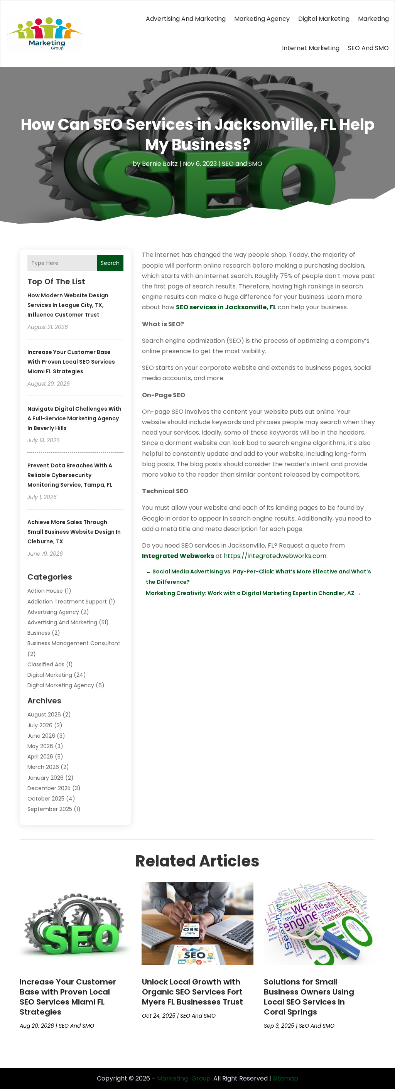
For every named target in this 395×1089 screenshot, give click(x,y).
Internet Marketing (310, 48)
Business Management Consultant (73, 643)
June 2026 (41, 736)
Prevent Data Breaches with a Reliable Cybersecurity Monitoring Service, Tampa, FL (70, 475)
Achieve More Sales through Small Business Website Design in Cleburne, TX (74, 531)
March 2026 (43, 767)
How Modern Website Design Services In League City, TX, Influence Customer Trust (67, 305)
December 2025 (49, 788)
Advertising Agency (53, 612)
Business (38, 633)
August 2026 (44, 714)
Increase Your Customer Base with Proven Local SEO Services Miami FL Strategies (71, 361)
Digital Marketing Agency (60, 685)
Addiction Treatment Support (67, 601)
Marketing (373, 18)
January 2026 (45, 778)
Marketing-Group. (184, 1078)
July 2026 (39, 725)
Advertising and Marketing (186, 18)
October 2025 (45, 798)
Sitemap (285, 1078)
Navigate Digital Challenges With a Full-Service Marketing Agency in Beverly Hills (74, 418)
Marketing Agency (262, 18)
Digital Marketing (323, 18)
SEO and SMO (368, 48)
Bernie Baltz (160, 163)
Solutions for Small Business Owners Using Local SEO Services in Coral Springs (309, 996)
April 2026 (40, 756)
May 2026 (40, 746)
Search (110, 263)
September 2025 (49, 809)
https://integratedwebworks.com (275, 555)
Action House (45, 591)
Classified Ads (45, 664)
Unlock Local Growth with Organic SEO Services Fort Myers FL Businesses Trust (192, 991)
